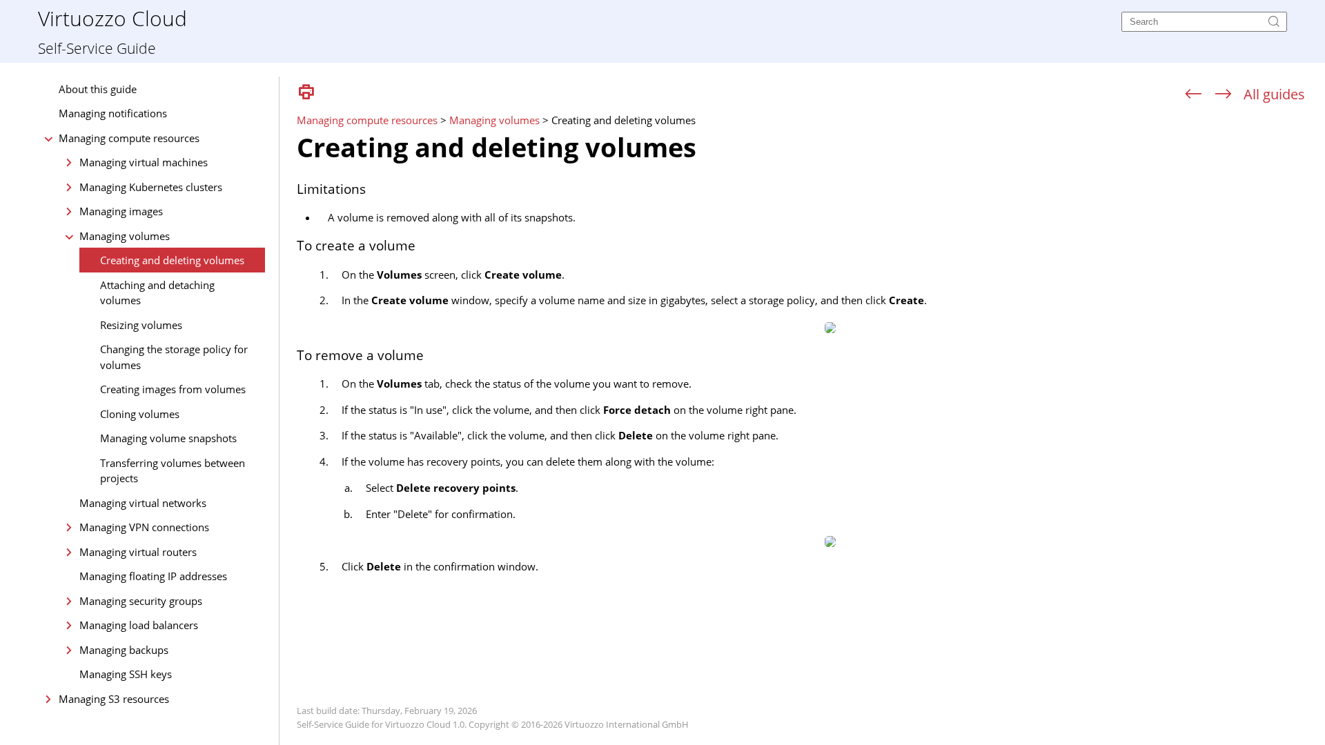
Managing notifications (113, 113)
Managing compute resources (129, 138)
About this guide (98, 89)
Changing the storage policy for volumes (174, 357)
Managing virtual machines (143, 162)
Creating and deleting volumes (172, 260)
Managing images (121, 211)
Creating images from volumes (173, 389)
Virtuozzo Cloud (112, 17)
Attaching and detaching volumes (157, 293)
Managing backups (123, 650)
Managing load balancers (138, 625)
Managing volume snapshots (168, 438)
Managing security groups (140, 601)
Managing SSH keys (125, 674)
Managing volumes (124, 236)
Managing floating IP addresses (153, 576)
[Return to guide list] (1274, 94)
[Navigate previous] (1193, 94)
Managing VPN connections (144, 527)
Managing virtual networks (142, 503)
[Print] (306, 92)
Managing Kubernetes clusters (150, 187)
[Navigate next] (1223, 94)
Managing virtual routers (138, 552)
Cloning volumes (139, 414)
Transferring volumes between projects (172, 471)
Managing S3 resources (114, 699)
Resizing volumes (141, 325)
